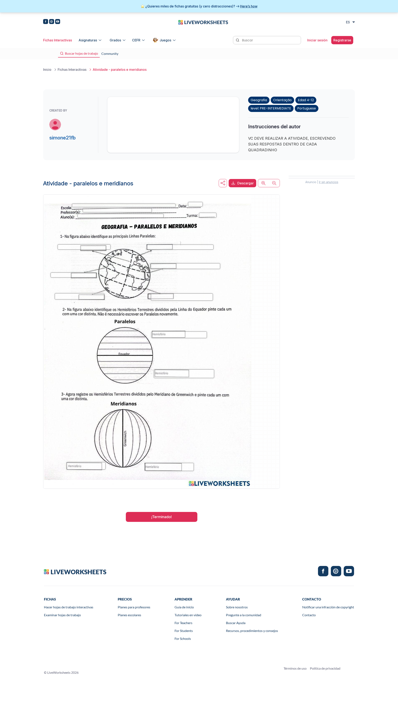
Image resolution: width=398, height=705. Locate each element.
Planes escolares (129, 615)
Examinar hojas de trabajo (62, 615)
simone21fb (62, 138)
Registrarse (342, 40)
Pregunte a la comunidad (243, 615)
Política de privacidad (325, 668)
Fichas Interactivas (57, 40)
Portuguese (306, 108)
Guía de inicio (184, 607)
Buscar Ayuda (235, 623)
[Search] (238, 39)
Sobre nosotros (237, 607)
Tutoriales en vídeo (188, 615)
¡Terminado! (161, 517)
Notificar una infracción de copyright (328, 607)
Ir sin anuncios (328, 182)
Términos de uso (295, 668)
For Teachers (183, 623)
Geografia (259, 100)
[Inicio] (203, 22)
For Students (184, 631)
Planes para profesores (134, 607)
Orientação (282, 100)
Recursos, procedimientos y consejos (252, 631)
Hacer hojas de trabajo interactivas (68, 607)
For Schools (183, 638)
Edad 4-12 (306, 100)
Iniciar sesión (317, 40)
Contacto (309, 615)
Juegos (165, 40)
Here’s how (248, 6)
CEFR (136, 40)
